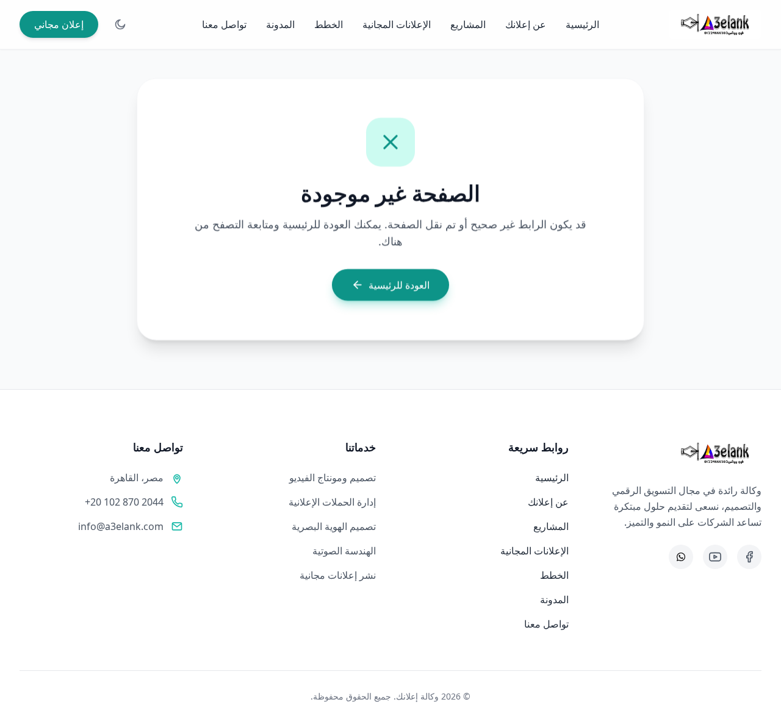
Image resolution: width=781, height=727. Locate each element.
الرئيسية (582, 24)
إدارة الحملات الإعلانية (332, 502)
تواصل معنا (224, 24)
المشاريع (468, 24)
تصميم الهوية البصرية (334, 526)
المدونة (280, 24)
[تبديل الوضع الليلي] (120, 24)
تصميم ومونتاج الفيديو (332, 477)
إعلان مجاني (59, 24)
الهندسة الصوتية (344, 550)
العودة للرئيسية (399, 285)
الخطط (328, 24)
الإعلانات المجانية (396, 24)
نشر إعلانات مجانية (338, 575)
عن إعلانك (525, 24)
